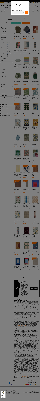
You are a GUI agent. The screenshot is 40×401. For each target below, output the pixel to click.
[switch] (3, 397)
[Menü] (5, 391)
